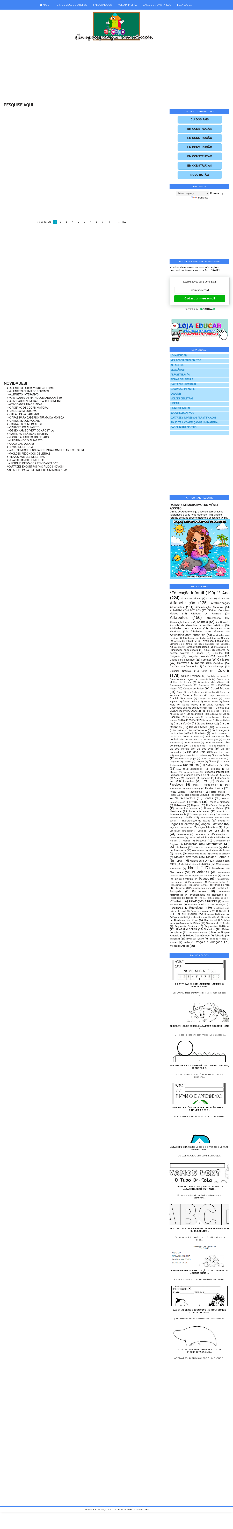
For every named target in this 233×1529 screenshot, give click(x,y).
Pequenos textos (216, 882)
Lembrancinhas (219, 830)
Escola (177, 778)
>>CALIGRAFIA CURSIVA (22, 411)
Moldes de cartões (220, 853)
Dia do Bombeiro (196, 733)
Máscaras (191, 844)
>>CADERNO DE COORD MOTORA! (28, 407)
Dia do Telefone (197, 746)
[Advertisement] (109, 74)
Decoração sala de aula (183, 707)
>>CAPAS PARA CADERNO (23, 414)
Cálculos (218, 653)
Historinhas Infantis (186, 808)
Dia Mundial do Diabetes (195, 755)
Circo (204, 671)
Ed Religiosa (213, 768)
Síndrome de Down (197, 932)
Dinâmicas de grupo (185, 758)
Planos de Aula (221, 884)
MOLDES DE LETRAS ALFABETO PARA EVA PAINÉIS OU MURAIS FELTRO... (199, 1229)
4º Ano (209, 598)
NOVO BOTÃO (199, 174)
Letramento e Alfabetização (210, 834)
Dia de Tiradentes (198, 730)
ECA (179, 768)
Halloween (180, 805)
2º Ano (184, 598)
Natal (193, 868)
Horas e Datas (213, 808)
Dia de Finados (222, 727)
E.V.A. (226, 765)
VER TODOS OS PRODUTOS (186, 360)
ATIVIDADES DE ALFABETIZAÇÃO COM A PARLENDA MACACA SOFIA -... (199, 1271)
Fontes (208, 798)
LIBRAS (175, 403)
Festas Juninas (177, 795)
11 (115, 222)
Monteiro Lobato (189, 864)
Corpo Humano (217, 695)
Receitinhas (176, 907)
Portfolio (221, 888)
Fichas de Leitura (198, 794)
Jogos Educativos (182, 824)
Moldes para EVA (199, 860)
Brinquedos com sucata (184, 650)
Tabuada (219, 935)
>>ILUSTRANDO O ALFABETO (24, 440)
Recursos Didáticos (215, 914)
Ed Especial (192, 768)
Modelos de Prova (219, 850)
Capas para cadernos (182, 659)
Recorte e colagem (201, 911)
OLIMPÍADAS (200, 872)
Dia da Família (212, 717)
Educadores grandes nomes (186, 775)
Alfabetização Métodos (209, 607)
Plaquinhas (180, 888)
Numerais (176, 872)
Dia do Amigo (219, 730)
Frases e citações (219, 802)
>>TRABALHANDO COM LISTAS (26, 460)
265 (124, 222)
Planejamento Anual (198, 884)
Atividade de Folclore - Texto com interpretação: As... (199, 1350)
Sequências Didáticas (217, 926)
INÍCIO (45, 4)
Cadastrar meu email (199, 298)
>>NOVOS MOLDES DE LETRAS (26, 456)
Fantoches (210, 784)
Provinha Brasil (196, 904)
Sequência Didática (186, 926)
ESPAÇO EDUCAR (108, 1509)
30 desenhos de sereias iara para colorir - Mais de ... (199, 1027)
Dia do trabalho (217, 745)
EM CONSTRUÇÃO (199, 128)
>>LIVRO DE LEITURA (20, 447)
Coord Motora (220, 688)
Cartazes (223, 659)
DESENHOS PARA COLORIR (185, 710)
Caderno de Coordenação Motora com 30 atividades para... (199, 1311)
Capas (220, 656)
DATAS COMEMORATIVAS (157, 4)
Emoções (225, 775)
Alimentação (214, 618)
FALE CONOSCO (102, 4)
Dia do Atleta (176, 733)
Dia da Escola (193, 717)
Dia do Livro (191, 739)
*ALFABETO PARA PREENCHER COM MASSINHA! (37, 470)
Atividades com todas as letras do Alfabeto (206, 638)
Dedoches (207, 708)
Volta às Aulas (179, 946)
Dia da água (213, 711)
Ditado (212, 761)
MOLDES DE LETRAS (182, 398)
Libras (192, 837)
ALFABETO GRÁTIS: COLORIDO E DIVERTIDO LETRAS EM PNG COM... (199, 1148)
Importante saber (199, 811)
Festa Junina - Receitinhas (186, 791)
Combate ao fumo (216, 676)
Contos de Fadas (193, 688)
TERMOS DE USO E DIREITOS (71, 4)
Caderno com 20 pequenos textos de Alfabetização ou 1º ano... (199, 1187)
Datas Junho (211, 701)
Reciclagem (197, 907)
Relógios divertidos (193, 917)
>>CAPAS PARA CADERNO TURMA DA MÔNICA (35, 417)
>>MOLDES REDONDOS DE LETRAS (28, 453)
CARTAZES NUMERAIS (183, 384)
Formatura (194, 802)
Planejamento (177, 884)
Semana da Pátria (189, 923)
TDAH (189, 938)
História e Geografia (218, 805)
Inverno (221, 820)
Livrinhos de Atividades (212, 837)
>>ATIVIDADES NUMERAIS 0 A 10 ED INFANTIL (35, 401)
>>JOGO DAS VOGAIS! (20, 443)
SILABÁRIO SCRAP (186, 929)
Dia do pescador (192, 742)
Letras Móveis (177, 837)
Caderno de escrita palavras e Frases (200, 651)
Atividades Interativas (185, 641)
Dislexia (200, 761)
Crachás (188, 698)
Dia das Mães (198, 727)
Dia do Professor (213, 742)
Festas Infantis (217, 791)
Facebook (176, 784)
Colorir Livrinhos (190, 675)
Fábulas (220, 781)
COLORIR (176, 393)
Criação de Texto (208, 698)
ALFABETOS (177, 365)
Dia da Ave (212, 713)
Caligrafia (175, 656)
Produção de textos (181, 897)
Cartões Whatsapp (213, 666)
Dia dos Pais (196, 752)
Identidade (175, 811)
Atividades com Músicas (207, 631)
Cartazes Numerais (190, 663)
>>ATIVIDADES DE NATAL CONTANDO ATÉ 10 (34, 397)
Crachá (174, 698)
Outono (226, 875)
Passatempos (195, 882)
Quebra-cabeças (217, 904)
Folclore (189, 798)
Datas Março (190, 704)
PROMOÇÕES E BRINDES (203, 901)
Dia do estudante (213, 736)
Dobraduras (191, 765)
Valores (174, 942)
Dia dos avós (205, 748)
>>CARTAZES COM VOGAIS (23, 420)
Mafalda (174, 841)
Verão (187, 942)
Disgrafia (174, 761)
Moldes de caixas (197, 853)
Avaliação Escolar (213, 640)
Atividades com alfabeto (185, 628)
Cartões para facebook (183, 666)
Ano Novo (220, 622)
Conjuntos (204, 685)
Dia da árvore (194, 713)
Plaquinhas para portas (201, 888)
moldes (178, 853)
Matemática (214, 844)
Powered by (191, 308)
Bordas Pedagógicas (197, 646)
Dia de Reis (179, 730)
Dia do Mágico (210, 739)
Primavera (199, 891)
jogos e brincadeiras (181, 827)
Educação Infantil (214, 771)
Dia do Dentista (193, 736)
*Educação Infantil (187, 593)
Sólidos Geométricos (198, 935)
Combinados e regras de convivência (190, 679)
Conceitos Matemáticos (211, 682)
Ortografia (194, 875)
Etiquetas (188, 781)
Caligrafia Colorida (198, 656)
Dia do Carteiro (218, 733)
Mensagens (198, 850)
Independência (178, 814)
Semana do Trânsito (217, 923)
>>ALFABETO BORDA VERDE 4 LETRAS (30, 388)
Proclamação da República (206, 894)
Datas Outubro (215, 704)
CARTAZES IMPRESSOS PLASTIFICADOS (193, 417)
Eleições (211, 775)
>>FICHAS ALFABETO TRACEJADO (28, 437)
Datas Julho (190, 701)
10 (109, 222)
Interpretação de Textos (196, 820)
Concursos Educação (181, 685)
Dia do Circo (176, 736)
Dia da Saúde (223, 720)
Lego (200, 830)
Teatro (200, 938)
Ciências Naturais (181, 671)
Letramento (183, 834)
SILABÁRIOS (178, 369)
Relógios (174, 917)
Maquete (201, 840)
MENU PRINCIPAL (127, 4)
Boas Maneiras (206, 643)
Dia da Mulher (188, 720)
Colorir (223, 670)
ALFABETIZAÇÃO (180, 374)
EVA (205, 781)
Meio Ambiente (178, 847)
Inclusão (221, 811)
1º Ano (223, 593)
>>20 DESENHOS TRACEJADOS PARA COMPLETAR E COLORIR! (45, 450)
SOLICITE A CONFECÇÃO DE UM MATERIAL (195, 422)
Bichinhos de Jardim (181, 643)
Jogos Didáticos (212, 824)
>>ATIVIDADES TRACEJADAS (24, 404)
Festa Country (193, 788)
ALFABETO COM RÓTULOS (185, 610)
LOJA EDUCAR (185, 4)
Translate (203, 197)
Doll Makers (212, 765)
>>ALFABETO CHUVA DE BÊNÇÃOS (28, 391)
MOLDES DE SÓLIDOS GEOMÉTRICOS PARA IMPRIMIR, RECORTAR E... (199, 1066)
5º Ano (221, 598)
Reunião (212, 917)
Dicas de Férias (220, 755)
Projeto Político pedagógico (212, 898)
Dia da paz (207, 720)
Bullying (207, 650)
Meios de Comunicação (206, 847)
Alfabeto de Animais (206, 613)
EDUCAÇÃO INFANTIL (183, 389)
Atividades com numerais (187, 635)
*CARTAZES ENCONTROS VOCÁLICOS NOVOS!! (35, 466)
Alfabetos (179, 617)
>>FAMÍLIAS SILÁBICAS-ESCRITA (27, 433)
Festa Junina (214, 788)
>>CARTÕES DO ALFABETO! (23, 427)
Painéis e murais (183, 878)
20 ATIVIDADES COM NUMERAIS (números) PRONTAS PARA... (199, 985)
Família (195, 785)
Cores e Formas (193, 695)
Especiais (205, 778)
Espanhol (190, 778)
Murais (206, 864)
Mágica (186, 840)
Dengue (220, 707)
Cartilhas (218, 663)
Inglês (189, 817)
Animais (202, 622)
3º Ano (197, 598)
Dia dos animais (180, 748)
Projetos (175, 901)
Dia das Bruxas (205, 723)
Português (175, 891)
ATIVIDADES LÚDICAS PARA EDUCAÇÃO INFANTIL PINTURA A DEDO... (199, 1108)
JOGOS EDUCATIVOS (182, 413)
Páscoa (204, 878)
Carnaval (206, 659)
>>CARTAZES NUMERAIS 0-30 (25, 424)
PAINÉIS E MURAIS (181, 408)
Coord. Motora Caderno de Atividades (196, 692)
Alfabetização (182, 602)
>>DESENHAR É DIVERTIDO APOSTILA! (31, 430)
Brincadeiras (220, 647)
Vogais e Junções (209, 942)
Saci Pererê (210, 920)
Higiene (195, 805)
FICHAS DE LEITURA (182, 379)
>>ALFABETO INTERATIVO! (23, 394)
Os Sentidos (211, 875)
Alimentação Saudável (181, 622)
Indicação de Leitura (203, 814)
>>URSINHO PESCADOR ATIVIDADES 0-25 (32, 463)
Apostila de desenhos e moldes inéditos (196, 625)
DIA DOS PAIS (200, 119)
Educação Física (191, 772)
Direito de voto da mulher (213, 758)
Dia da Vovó (182, 723)
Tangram (175, 938)
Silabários (209, 929)
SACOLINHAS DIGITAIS (183, 427)
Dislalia (187, 761)
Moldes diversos (186, 857)
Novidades (218, 868)
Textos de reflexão (217, 939)
